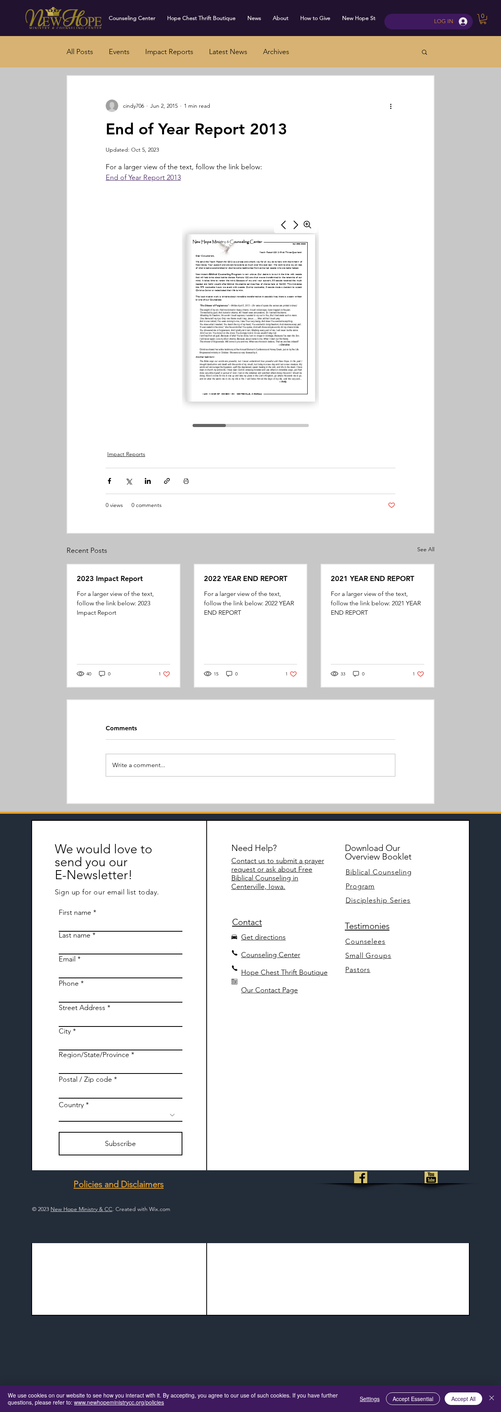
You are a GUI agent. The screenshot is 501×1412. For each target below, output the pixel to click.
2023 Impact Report (110, 578)
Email (67, 959)
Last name (74, 935)
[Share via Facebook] (109, 481)
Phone (69, 983)
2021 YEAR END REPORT (372, 578)
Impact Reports (169, 51)
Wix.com (159, 1209)
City (65, 1031)
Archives (276, 51)
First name (75, 912)
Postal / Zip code (85, 1079)
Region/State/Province (94, 1054)
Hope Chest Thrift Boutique (284, 972)
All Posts (80, 51)
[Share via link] (167, 481)
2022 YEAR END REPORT (245, 578)
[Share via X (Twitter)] (128, 481)
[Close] (491, 1399)
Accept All (463, 1399)
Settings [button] (370, 1399)
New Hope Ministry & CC (81, 1209)
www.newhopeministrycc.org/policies (119, 1402)
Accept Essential (413, 1399)
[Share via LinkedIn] (147, 481)
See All (425, 549)
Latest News (228, 51)
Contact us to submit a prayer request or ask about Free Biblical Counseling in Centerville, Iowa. (277, 873)
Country (71, 1104)
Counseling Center (270, 954)
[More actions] (390, 105)
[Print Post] (186, 481)
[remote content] (250, 322)
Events (119, 51)
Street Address (82, 1007)
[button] (483, 19)
